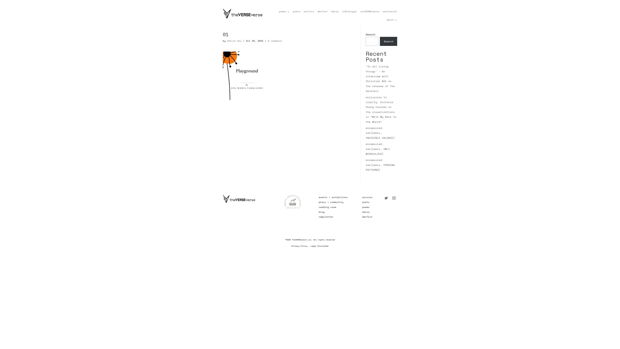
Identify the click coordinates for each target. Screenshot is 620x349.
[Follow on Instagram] (394, 198)
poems (282, 11)
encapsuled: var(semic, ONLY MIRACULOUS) (378, 149)
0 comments (275, 40)
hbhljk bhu (234, 40)
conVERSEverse (369, 11)
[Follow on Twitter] (386, 198)
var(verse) (390, 11)
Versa (335, 11)
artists (309, 11)
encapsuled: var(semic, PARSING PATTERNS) (380, 165)
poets (296, 11)
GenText (323, 11)
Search (370, 34)
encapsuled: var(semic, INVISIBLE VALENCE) (380, 133)
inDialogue (349, 11)
